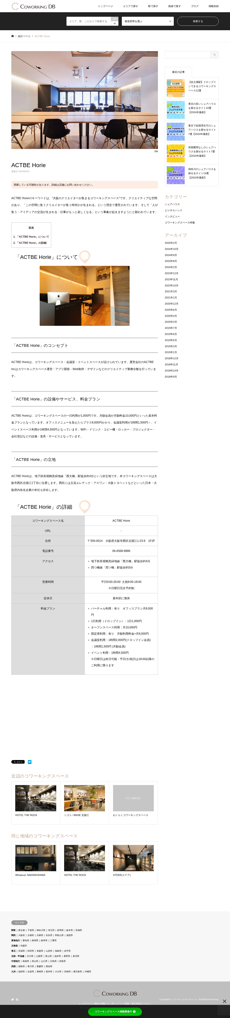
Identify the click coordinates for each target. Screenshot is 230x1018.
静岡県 (35, 940)
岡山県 (35, 961)
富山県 (48, 956)
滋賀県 (69, 935)
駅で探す (153, 6)
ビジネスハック (173, 210)
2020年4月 (171, 315)
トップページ (105, 6)
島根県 (26, 961)
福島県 (58, 951)
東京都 (21, 930)
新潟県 (76, 956)
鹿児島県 (77, 971)
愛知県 (26, 940)
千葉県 (30, 930)
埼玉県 (51, 930)
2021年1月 (171, 297)
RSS (17, 999)
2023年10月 (171, 285)
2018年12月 (171, 358)
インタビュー (172, 216)
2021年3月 (171, 291)
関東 (13, 930)
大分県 (58, 971)
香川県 (30, 966)
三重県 (53, 940)
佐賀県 (30, 971)
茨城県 (78, 930)
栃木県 (69, 930)
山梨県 (39, 956)
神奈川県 (41, 930)
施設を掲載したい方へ (105, 1003)
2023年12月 (171, 273)
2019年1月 (171, 352)
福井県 (57, 956)
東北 (13, 951)
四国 (13, 966)
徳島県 (21, 966)
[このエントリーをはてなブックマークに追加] (29, 762)
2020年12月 (171, 303)
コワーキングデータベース (185, 999)
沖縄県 (88, 971)
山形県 (49, 951)
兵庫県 (40, 935)
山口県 (44, 961)
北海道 (14, 945)
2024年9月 (171, 255)
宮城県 (21, 951)
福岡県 (21, 971)
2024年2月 (171, 267)
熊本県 (49, 971)
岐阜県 (44, 940)
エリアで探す (130, 6)
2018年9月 (171, 376)
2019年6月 (171, 334)
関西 (13, 935)
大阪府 (21, 935)
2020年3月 (171, 321)
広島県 (53, 961)
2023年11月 (171, 279)
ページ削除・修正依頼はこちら (134, 1003)
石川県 (30, 956)
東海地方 (15, 940)
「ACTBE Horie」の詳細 (30, 242)
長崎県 (40, 971)
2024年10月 (171, 249)
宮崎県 (67, 971)
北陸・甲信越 (17, 956)
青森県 (40, 951)
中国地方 (15, 961)
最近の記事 (178, 72)
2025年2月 (171, 242)
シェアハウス (172, 204)
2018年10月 (171, 370)
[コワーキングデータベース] (33, 6)
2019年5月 (171, 340)
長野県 (67, 956)
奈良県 (49, 935)
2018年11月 (171, 364)
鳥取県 (62, 961)
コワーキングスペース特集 (180, 222)
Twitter (12, 999)
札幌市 (23, 945)
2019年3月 (171, 346)
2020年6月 (171, 309)
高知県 (49, 966)
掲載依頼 (214, 6)
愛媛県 (40, 966)
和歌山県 (59, 935)
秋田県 (30, 951)
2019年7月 (171, 328)
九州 (13, 971)
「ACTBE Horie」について (31, 236)
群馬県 (60, 930)
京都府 (30, 935)
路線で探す (174, 6)
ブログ (195, 6)
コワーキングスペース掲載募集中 (113, 1011)
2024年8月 (171, 261)
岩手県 (67, 951)
